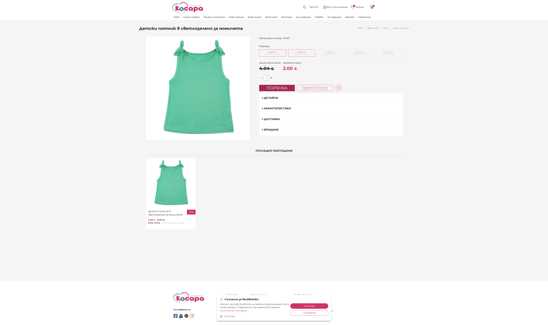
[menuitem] (176, 17)
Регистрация (340, 7)
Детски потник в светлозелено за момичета (165, 213)
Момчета (286, 17)
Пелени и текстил (214, 17)
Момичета (271, 17)
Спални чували (191, 17)
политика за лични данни (233, 310)
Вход (329, 7)
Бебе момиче (236, 17)
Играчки (349, 17)
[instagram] (192, 316)
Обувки (319, 17)
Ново (177, 17)
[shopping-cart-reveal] (370, 7)
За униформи (303, 17)
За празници (334, 17)
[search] (312, 7)
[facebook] (175, 316)
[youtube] (181, 316)
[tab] (331, 98)
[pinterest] (186, 316)
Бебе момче (254, 17)
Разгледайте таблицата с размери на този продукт (315, 88)
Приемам (309, 306)
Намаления (364, 17)
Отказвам (309, 312)
